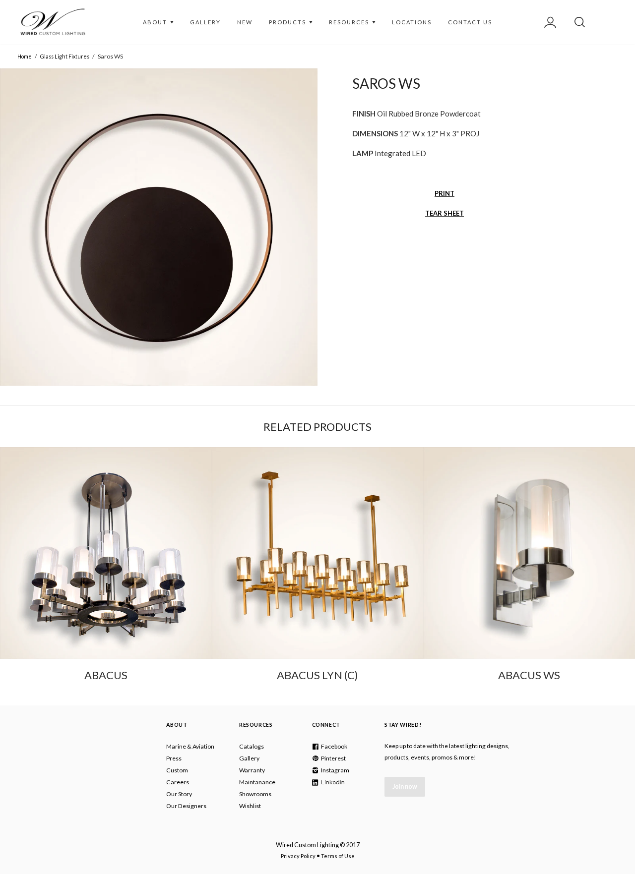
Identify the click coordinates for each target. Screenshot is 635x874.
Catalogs (251, 746)
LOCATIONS (412, 22)
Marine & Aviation (190, 746)
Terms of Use (338, 856)
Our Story (179, 794)
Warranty (252, 770)
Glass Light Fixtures (64, 56)
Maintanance (257, 782)
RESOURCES (350, 22)
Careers (177, 782)
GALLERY (205, 22)
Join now (404, 786)
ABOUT (156, 22)
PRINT (444, 193)
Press (174, 758)
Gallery (249, 758)
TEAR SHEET (444, 213)
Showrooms (255, 794)
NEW (245, 22)
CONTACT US (470, 22)
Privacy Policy (298, 856)
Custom (177, 770)
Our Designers (186, 806)
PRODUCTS (288, 22)
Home (24, 56)
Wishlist (250, 806)
